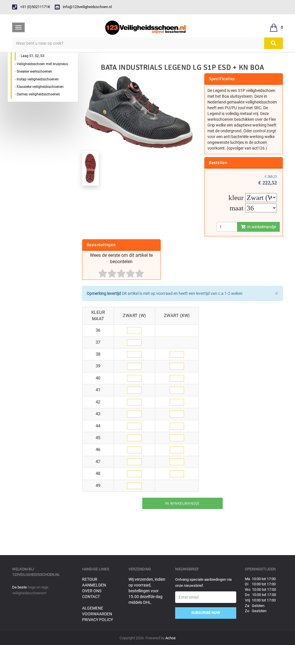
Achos (170, 638)
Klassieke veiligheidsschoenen (40, 87)
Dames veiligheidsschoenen (38, 94)
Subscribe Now (205, 612)
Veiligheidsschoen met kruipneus (42, 64)
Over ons (91, 591)
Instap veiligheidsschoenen (38, 79)
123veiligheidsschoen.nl (36, 574)
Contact (91, 596)
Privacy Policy (97, 619)
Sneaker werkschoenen (34, 71)
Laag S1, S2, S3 (32, 56)
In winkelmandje (260, 227)
